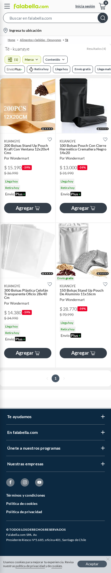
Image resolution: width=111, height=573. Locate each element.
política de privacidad (30, 566)
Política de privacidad (24, 512)
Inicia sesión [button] (85, 6)
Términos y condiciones (25, 495)
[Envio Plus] (15, 69)
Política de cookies (21, 503)
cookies (56, 566)
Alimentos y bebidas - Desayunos (40, 40)
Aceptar (92, 564)
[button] (55, 19)
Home (11, 40)
